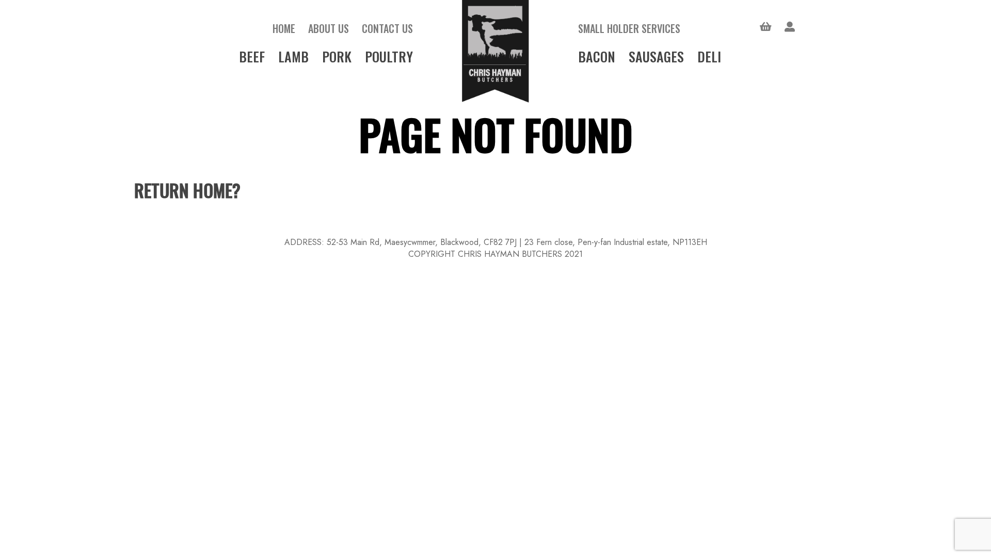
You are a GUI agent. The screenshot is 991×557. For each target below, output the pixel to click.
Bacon (596, 56)
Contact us (387, 28)
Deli (709, 56)
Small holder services (629, 28)
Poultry (389, 56)
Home (284, 28)
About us (328, 28)
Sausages (656, 56)
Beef (252, 56)
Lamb (293, 56)
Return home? (187, 190)
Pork (336, 56)
